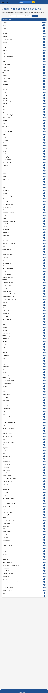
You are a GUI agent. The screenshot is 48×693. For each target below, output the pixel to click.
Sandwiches (23, 232)
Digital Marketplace (23, 255)
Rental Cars (23, 358)
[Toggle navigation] (45, 2)
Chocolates (23, 445)
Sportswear (23, 84)
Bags (23, 109)
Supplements (23, 310)
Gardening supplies (23, 428)
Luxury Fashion (23, 274)
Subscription (23, 596)
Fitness (23, 76)
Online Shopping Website (23, 115)
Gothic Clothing (23, 224)
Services (23, 252)
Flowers (23, 120)
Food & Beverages (23, 269)
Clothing (23, 36)
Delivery (23, 145)
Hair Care (23, 397)
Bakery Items (23, 526)
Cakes (23, 271)
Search (34, 15)
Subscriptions (23, 408)
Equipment (23, 490)
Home (23, 151)
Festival (23, 324)
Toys (23, 112)
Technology (23, 375)
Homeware (23, 129)
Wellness (23, 165)
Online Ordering (23, 131)
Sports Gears (23, 431)
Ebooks (23, 487)
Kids (23, 134)
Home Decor (23, 140)
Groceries (23, 473)
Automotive (23, 182)
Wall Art (23, 218)
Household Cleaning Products (23, 565)
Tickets (23, 89)
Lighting (23, 215)
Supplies (23, 227)
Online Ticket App (23, 406)
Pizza (23, 308)
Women (23, 73)
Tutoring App (23, 506)
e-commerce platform (23, 422)
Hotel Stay (23, 193)
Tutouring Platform (23, 417)
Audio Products (23, 476)
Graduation (23, 229)
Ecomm (23, 554)
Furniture (23, 87)
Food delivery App (23, 481)
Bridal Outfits (23, 571)
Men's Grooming (23, 590)
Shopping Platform (23, 515)
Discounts (23, 330)
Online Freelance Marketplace (23, 582)
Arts (23, 246)
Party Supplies (23, 319)
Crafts (23, 260)
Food (23, 31)
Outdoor (23, 450)
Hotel (23, 372)
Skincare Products (23, 573)
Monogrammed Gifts (23, 297)
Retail (23, 123)
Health (23, 173)
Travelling (23, 327)
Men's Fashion (23, 532)
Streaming (23, 288)
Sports (23, 171)
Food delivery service (23, 442)
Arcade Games (23, 249)
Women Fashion (23, 512)
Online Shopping (23, 39)
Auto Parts (23, 126)
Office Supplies (23, 383)
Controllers (23, 344)
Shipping (23, 364)
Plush (23, 176)
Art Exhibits (23, 241)
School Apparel (23, 207)
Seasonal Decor (23, 263)
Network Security (23, 436)
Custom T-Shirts (23, 179)
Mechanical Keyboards (23, 221)
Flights (23, 48)
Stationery (23, 537)
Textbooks (23, 492)
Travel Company (23, 313)
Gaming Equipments (23, 157)
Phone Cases (23, 470)
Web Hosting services (23, 336)
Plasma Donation (23, 333)
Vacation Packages (23, 534)
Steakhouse (23, 235)
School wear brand (23, 585)
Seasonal (23, 316)
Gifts (23, 62)
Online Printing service (23, 504)
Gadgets (23, 98)
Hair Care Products (23, 204)
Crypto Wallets (23, 291)
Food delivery (23, 117)
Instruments (23, 456)
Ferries (23, 543)
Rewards (23, 352)
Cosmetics (23, 81)
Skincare (23, 59)
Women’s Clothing (23, 56)
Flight (23, 548)
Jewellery (23, 425)
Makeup (23, 302)
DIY (23, 199)
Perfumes (23, 551)
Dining (23, 143)
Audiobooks (23, 400)
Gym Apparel (23, 568)
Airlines (23, 392)
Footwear (23, 42)
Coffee (23, 414)
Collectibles (23, 338)
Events (23, 92)
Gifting (23, 266)
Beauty (23, 50)
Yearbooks (23, 201)
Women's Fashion (23, 168)
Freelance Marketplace (23, 523)
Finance (23, 67)
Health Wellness (23, 545)
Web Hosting (23, 378)
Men (23, 361)
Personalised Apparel (23, 294)
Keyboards (23, 190)
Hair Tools (23, 579)
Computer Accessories (23, 213)
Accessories (23, 34)
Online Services (23, 159)
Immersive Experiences (23, 243)
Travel (23, 25)
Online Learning (23, 495)
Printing (23, 386)
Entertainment (23, 78)
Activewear (23, 355)
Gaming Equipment (23, 498)
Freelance (23, 257)
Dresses (23, 185)
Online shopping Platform (23, 299)
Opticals (23, 148)
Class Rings (23, 210)
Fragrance (23, 448)
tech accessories (23, 562)
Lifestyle (23, 95)
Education (23, 305)
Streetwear (23, 467)
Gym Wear (23, 484)
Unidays (23, 593)
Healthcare (23, 322)
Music (23, 439)
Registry (23, 347)
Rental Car (23, 559)
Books (23, 369)
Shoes (23, 53)
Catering (23, 238)
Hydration (23, 518)
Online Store (23, 464)
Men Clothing (23, 576)
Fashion (23, 22)
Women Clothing (23, 196)
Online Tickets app (23, 587)
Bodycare (23, 557)
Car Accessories (23, 403)
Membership (23, 540)
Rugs (23, 187)
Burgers (23, 341)
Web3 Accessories (23, 280)
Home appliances (23, 389)
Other (23, 28)
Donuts (23, 420)
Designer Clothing (23, 277)
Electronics (23, 70)
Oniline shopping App (23, 520)
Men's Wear (23, 366)
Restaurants (23, 45)
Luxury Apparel (23, 285)
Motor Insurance (23, 434)
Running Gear (23, 350)
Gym (23, 453)
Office (23, 509)
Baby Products (23, 162)
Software (23, 137)
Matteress (23, 529)
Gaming (23, 103)
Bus (23, 106)
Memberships (23, 462)
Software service (23, 501)
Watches (23, 154)
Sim (23, 411)
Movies (23, 459)
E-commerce (23, 64)
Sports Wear (23, 394)
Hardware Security (23, 283)
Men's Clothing (23, 101)
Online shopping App (23, 380)
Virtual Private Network (23, 478)
